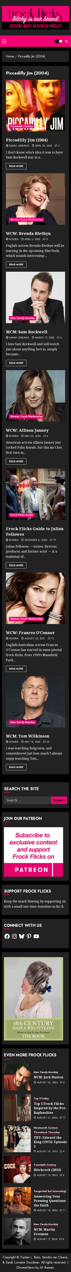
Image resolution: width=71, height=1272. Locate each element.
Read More (16, 166)
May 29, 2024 (33, 436)
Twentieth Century (21, 126)
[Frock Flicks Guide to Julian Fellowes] (35, 494)
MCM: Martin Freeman (44, 1231)
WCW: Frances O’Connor (30, 632)
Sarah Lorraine (19, 146)
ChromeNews (25, 1267)
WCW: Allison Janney (27, 430)
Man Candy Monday (22, 318)
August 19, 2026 (47, 1175)
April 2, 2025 (32, 239)
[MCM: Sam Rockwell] (35, 297)
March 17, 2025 (44, 337)
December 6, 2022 (36, 540)
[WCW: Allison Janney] (35, 396)
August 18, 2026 (47, 1210)
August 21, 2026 (47, 1118)
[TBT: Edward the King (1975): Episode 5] (17, 1138)
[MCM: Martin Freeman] (17, 1231)
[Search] (66, 41)
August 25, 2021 (35, 638)
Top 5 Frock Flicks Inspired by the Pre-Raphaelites (50, 1108)
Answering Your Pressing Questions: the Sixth (50, 1200)
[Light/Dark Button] (58, 41)
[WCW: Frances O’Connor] (35, 598)
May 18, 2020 (32, 742)
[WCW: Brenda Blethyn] (35, 199)
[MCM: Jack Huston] (17, 1076)
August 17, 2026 (47, 1239)
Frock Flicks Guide (21, 515)
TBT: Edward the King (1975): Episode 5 (50, 1142)
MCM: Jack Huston (48, 1077)
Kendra (14, 239)
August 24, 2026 (47, 1082)
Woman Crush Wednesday (26, 219)
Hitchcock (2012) (47, 1170)
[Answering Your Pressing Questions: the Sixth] (17, 1200)
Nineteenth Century (46, 1128)
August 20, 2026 (47, 1151)
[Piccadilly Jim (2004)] (35, 105)
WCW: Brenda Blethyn (28, 233)
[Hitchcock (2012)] (17, 1169)
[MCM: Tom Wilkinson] (35, 701)
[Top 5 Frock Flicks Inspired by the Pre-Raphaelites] (17, 1107)
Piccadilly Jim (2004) (27, 140)
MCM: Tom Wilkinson (27, 736)
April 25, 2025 (43, 146)
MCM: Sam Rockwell (26, 331)
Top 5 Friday (41, 1098)
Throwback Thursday (47, 1132)
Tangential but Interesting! (50, 1191)
